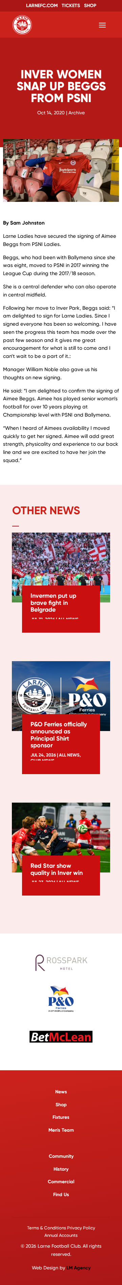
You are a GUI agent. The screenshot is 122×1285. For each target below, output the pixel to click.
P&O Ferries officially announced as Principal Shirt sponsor (58, 735)
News (61, 1092)
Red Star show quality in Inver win (56, 869)
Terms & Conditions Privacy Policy (61, 1227)
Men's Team (61, 1130)
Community (61, 1156)
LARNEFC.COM (42, 5)
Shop (61, 1105)
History (61, 1169)
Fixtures (61, 1117)
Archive (76, 112)
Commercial (61, 1182)
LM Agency (78, 1268)
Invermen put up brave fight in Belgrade (53, 603)
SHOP (90, 5)
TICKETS (71, 5)
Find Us (61, 1194)
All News (69, 754)
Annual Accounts (61, 1235)
